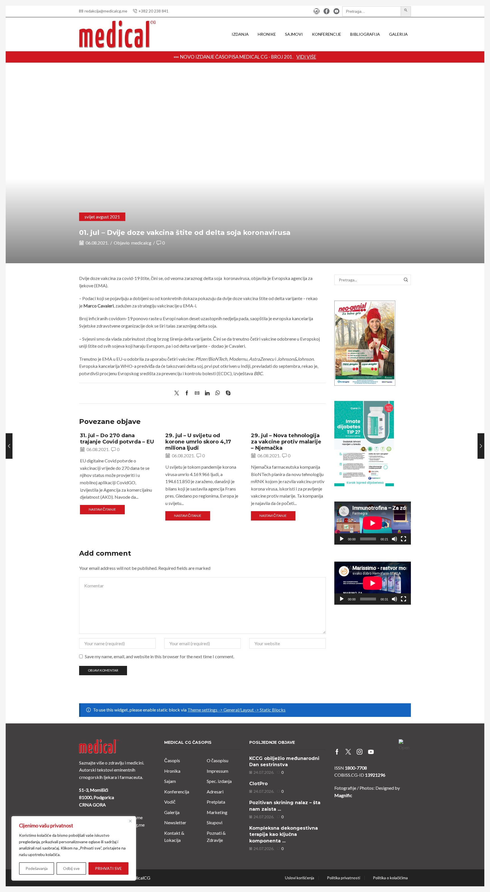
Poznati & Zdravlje (216, 836)
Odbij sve (71, 868)
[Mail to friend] (197, 393)
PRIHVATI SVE (108, 868)
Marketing (217, 812)
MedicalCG (139, 877)
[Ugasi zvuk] (394, 539)
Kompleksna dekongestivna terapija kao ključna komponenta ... (283, 834)
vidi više (306, 57)
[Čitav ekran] (403, 539)
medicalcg (141, 242)
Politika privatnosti (343, 878)
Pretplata (216, 801)
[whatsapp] (217, 393)
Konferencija (176, 791)
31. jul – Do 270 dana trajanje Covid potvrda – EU (117, 438)
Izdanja (240, 34)
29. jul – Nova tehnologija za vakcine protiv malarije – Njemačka (286, 441)
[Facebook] (327, 11)
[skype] (227, 393)
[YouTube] (336, 11)
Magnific (343, 795)
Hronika (172, 771)
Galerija (398, 34)
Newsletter (175, 822)
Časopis (172, 760)
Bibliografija (365, 34)
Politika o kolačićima (390, 878)
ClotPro (258, 783)
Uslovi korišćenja (299, 878)
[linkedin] (207, 393)
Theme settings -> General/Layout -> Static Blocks (236, 709)
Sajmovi (294, 34)
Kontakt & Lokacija (174, 836)
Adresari (215, 791)
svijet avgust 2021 (102, 216)
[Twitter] (178, 393)
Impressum (217, 771)
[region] (73, 848)
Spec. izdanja (219, 781)
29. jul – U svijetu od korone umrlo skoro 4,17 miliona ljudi (198, 441)
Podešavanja (37, 868)
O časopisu (217, 760)
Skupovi (214, 822)
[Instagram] (317, 11)
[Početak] (342, 539)
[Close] (130, 820)
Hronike (267, 34)
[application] (372, 523)
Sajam (170, 781)
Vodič (170, 801)
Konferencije (326, 34)
